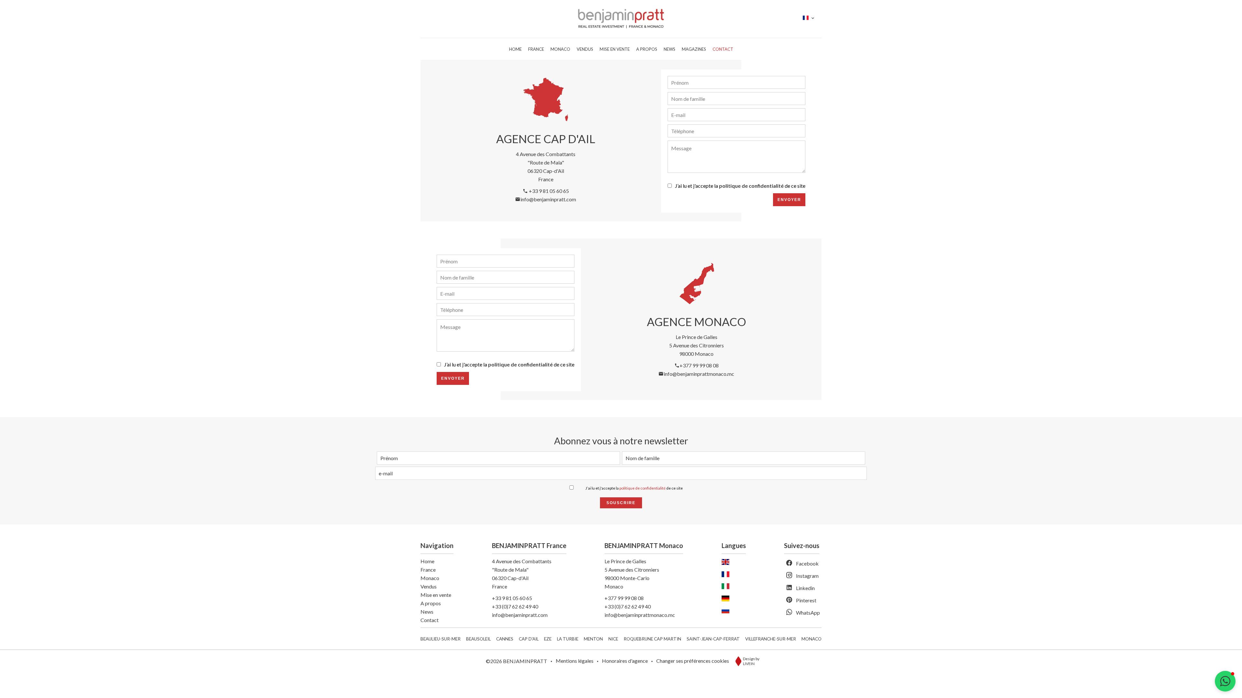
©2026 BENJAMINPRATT (516, 661)
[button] (1225, 681)
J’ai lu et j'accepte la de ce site (740, 186)
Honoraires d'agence (625, 661)
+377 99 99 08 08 (699, 365)
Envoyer (789, 199)
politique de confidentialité (751, 186)
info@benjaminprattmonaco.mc (699, 374)
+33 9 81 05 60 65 (548, 191)
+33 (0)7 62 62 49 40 (515, 606)
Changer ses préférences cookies (692, 661)
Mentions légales (575, 661)
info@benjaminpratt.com (548, 199)
